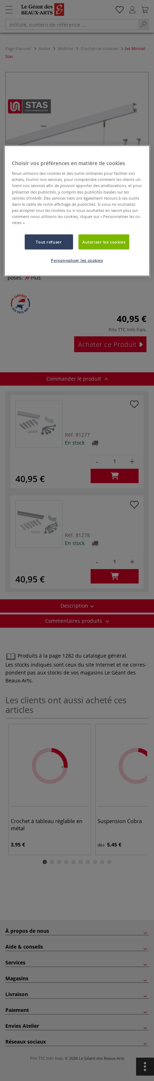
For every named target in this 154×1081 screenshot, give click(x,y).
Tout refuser (49, 241)
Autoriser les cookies (103, 241)
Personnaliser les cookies (77, 260)
